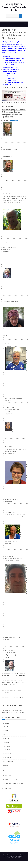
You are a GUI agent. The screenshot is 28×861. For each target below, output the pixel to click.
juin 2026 (5, 730)
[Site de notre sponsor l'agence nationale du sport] (14, 828)
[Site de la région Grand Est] (14, 820)
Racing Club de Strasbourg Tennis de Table (14, 7)
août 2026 (6, 723)
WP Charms (17, 857)
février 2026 (6, 746)
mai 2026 (5, 734)
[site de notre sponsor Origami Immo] (14, 803)
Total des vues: (7, 779)
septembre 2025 (8, 761)
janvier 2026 (6, 750)
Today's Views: (7, 775)
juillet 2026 (6, 727)
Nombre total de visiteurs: (10, 783)
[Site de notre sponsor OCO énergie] (14, 845)
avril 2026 (6, 738)
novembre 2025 (7, 753)
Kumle (9, 857)
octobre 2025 (7, 757)
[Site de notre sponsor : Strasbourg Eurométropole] (14, 808)
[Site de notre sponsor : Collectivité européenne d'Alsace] (14, 814)
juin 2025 (5, 765)
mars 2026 (6, 742)
